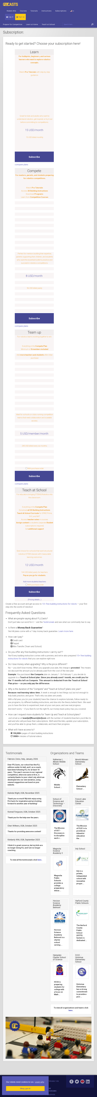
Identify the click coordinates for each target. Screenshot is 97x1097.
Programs (51, 1091)
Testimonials (48, 622)
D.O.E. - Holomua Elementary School (80, 958)
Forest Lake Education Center (80, 801)
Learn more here (65, 631)
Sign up (21, 17)
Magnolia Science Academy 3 (58, 851)
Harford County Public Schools (82, 902)
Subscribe (34, 156)
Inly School (80, 849)
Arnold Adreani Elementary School (81, 761)
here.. (40, 860)
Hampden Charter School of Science (59, 957)
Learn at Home (32, 24)
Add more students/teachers (34, 582)
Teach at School (48, 24)
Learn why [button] (39, 1082)
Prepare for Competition (12, 24)
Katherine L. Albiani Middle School (59, 761)
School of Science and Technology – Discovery (59, 802)
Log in (10, 17)
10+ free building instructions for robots (59, 604)
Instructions (47, 11)
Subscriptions (60, 11)
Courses (23, 11)
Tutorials (34, 11)
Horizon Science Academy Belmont (57, 904)
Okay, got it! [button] (25, 1088)
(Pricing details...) (34, 600)
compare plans (21, 164)
